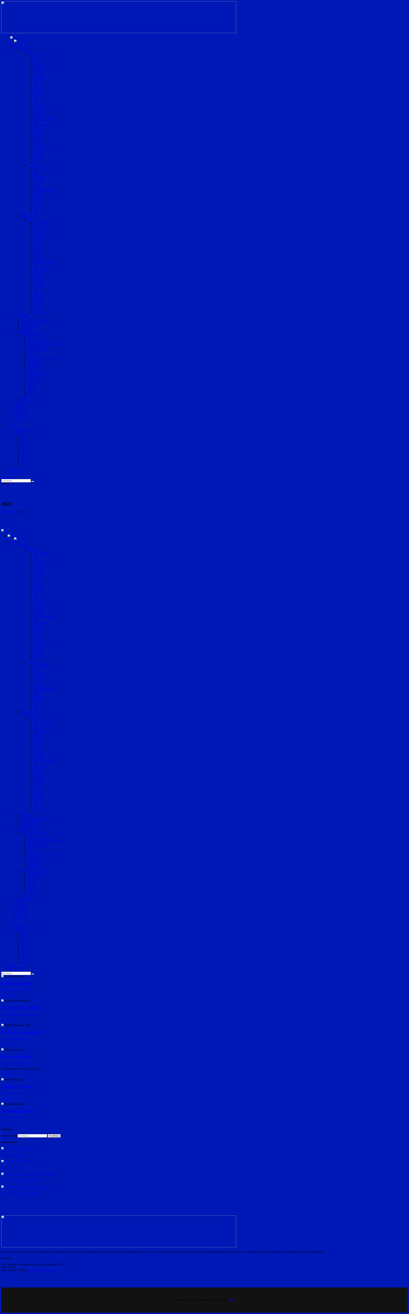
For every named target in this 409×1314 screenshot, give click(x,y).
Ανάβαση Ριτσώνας (17, 1086)
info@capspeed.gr (36, 1270)
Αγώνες (11, 1014)
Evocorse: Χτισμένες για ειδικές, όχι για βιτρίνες (19, 1193)
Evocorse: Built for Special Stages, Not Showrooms (21, 1180)
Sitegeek (231, 1299)
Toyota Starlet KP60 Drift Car (13, 1155)
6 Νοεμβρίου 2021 (25, 1014)
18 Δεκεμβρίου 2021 (17, 989)
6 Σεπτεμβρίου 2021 (17, 1063)
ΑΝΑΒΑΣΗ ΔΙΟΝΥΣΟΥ (21, 1007)
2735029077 (51, 1270)
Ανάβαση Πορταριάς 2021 (22, 1032)
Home (4, 511)
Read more (6, 995)
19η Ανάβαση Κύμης (18, 1111)
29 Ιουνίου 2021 (15, 1093)
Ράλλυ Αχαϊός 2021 (16, 1056)
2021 (3, 989)
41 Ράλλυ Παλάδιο (16, 983)
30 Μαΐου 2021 (15, 1117)
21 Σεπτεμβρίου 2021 (18, 1038)
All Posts (12, 511)
